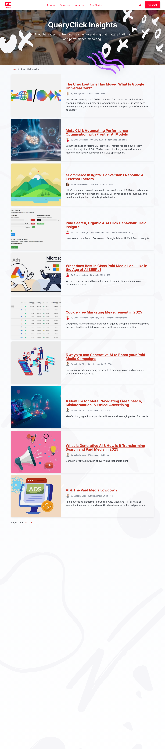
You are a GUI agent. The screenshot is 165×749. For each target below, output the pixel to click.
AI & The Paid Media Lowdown (91, 490)
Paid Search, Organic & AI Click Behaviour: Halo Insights (106, 225)
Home (14, 69)
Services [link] (51, 5)
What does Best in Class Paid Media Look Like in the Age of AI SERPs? (106, 268)
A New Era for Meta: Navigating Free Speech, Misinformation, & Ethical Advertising (104, 403)
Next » (28, 522)
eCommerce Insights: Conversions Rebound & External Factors (104, 177)
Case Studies (96, 5)
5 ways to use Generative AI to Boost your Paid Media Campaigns (105, 357)
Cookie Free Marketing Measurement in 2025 (104, 312)
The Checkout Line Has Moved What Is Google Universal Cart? (105, 86)
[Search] (140, 5)
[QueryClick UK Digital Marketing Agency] (8, 5)
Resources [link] (65, 5)
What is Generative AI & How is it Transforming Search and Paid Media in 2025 (105, 447)
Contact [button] (152, 4)
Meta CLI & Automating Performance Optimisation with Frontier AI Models (97, 132)
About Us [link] (79, 5)
